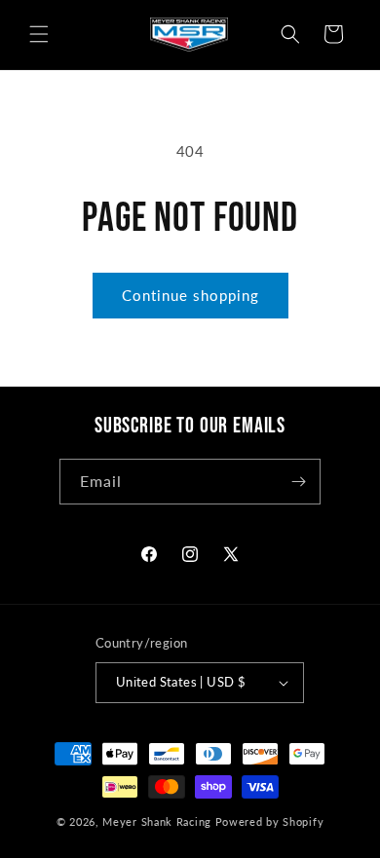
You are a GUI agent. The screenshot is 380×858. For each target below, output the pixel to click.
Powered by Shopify (269, 821)
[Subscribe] (298, 481)
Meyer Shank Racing (158, 821)
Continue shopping (190, 295)
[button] (39, 34)
